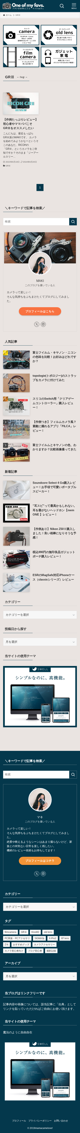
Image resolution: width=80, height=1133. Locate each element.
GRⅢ (24, 932)
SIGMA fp (39, 938)
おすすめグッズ (21, 944)
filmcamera (10, 932)
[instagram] (43, 324)
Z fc (6, 944)
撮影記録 (51, 950)
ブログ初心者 (35, 950)
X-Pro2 (52, 938)
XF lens (65, 938)
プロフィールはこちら (40, 311)
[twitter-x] (36, 324)
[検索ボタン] (62, 6)
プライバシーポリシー (40, 1120)
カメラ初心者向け (14, 950)
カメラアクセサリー (44, 944)
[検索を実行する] (73, 222)
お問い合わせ (61, 1120)
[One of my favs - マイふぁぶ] (23, 6)
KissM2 (35, 932)
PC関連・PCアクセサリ (17, 938)
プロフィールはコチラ (40, 860)
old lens (48, 932)
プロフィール (19, 1120)
